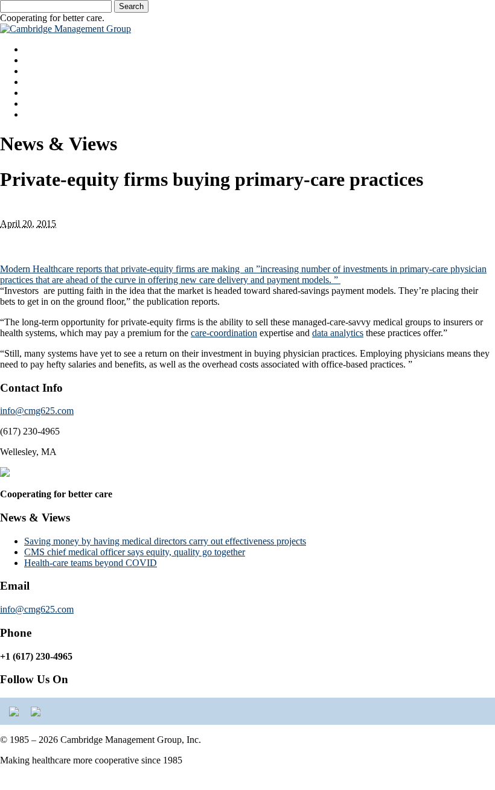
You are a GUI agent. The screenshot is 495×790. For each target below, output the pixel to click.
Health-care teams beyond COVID (90, 563)
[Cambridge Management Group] (65, 29)
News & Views (53, 103)
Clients (37, 93)
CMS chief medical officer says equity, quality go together (134, 552)
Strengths (42, 60)
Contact (39, 114)
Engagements (49, 82)
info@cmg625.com (37, 411)
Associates (44, 71)
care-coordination (224, 333)
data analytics (337, 333)
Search (131, 6)
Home (36, 49)
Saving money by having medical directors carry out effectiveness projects (165, 541)
